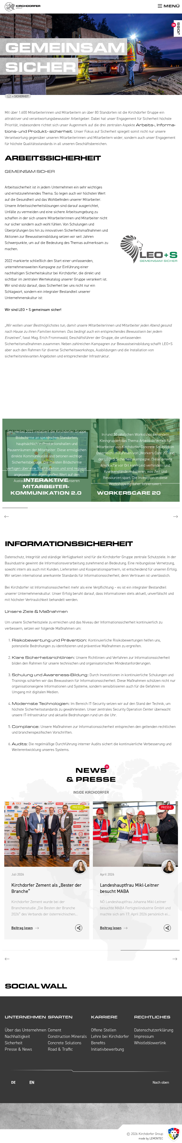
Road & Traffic (60, 1049)
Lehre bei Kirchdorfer (110, 1036)
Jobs (178, 28)
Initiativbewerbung (107, 1049)
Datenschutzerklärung (153, 1030)
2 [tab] (90, 950)
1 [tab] (31, 950)
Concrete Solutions (64, 1043)
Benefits (98, 1043)
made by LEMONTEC (151, 1138)
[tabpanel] (46, 460)
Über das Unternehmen (25, 1030)
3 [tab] (150, 950)
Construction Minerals (67, 1036)
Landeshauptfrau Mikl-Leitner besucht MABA (129, 888)
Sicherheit (14, 1043)
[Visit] (78, 1082)
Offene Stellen (103, 1030)
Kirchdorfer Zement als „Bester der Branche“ (46, 888)
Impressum (144, 1036)
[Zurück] (7, 959)
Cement (54, 1030)
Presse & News (18, 1049)
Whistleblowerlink (150, 1043)
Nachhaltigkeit (17, 1036)
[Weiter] (175, 959)
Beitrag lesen (22, 927)
